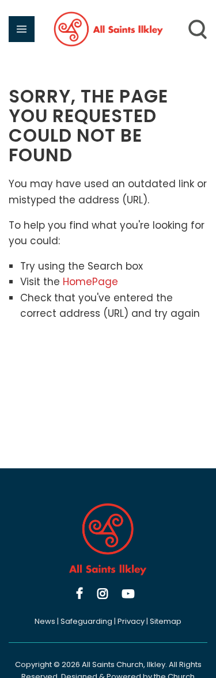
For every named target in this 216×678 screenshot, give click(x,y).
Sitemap (165, 621)
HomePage (90, 282)
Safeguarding (86, 621)
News (45, 621)
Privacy (131, 621)
